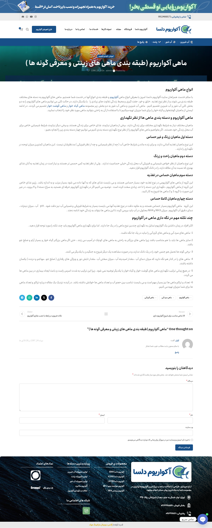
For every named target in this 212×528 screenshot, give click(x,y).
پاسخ (177, 352)
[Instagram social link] (35, 16)
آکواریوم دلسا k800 (116, 472)
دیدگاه (189, 381)
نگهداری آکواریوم (103, 56)
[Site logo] (174, 29)
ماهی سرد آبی (167, 297)
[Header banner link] (106, 6)
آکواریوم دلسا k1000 (116, 476)
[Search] (27, 29)
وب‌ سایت (189, 427)
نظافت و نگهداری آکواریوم (77, 490)
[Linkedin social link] (37, 298)
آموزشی (111, 56)
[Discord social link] (23, 16)
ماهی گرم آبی (149, 297)
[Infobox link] (174, 17)
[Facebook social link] (51, 298)
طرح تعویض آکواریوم (44, 29)
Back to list (106, 314)
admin (109, 70)
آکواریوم (114, 97)
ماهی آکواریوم (184, 297)
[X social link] (44, 298)
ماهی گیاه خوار (76, 106)
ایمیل (102, 415)
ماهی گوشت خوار (56, 106)
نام (191, 415)
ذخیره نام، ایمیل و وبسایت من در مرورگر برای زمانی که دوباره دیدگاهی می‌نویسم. (158, 439)
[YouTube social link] (31, 16)
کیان (177, 340)
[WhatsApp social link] (27, 16)
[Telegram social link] (22, 298)
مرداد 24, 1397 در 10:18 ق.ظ (31, 340)
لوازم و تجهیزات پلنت (79, 476)
